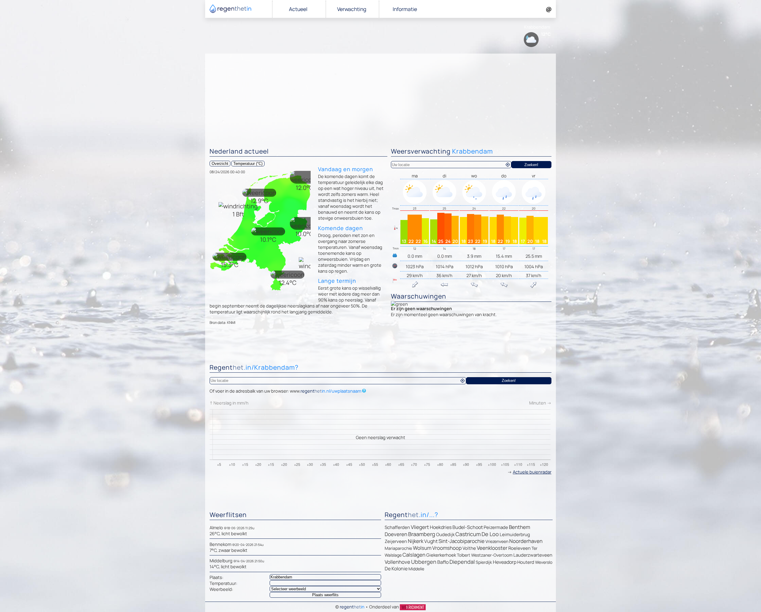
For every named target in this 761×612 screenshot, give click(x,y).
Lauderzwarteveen (532, 555)
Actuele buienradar (532, 472)
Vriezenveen (496, 541)
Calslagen (413, 554)
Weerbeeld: (221, 589)
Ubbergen (423, 561)
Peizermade (496, 527)
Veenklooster (492, 547)
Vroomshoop (447, 547)
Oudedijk (445, 534)
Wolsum (422, 547)
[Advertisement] (380, 98)
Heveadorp (504, 562)
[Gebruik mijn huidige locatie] (507, 164)
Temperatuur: (223, 583)
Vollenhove (397, 561)
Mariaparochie (398, 548)
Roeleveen (519, 548)
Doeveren (396, 534)
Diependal (462, 561)
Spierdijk (484, 562)
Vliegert (420, 527)
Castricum (468, 534)
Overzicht (220, 163)
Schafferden (397, 527)
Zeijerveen (396, 541)
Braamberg (421, 534)
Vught (431, 541)
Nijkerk (415, 541)
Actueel (298, 9)
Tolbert (463, 555)
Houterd (525, 562)
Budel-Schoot (467, 527)
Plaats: (216, 577)
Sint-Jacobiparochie (461, 541)
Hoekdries (441, 527)
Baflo (443, 562)
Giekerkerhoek (441, 555)
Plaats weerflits (325, 595)
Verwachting (351, 9)
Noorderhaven (526, 541)
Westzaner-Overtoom (491, 555)
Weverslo (543, 562)
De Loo (490, 534)
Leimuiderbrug (515, 534)
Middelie (416, 569)
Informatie (405, 9)
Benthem (519, 527)
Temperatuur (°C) (247, 163)
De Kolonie (396, 568)
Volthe (469, 548)
